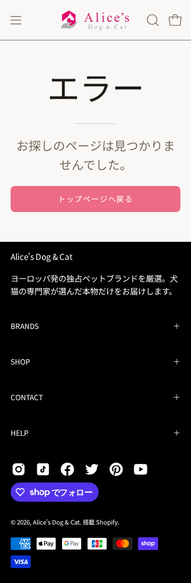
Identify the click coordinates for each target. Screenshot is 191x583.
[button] (151, 20)
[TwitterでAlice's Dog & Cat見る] (92, 469)
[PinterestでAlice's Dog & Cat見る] (116, 469)
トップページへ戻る (95, 198)
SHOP (20, 361)
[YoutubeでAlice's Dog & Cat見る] (141, 469)
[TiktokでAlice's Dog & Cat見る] (43, 469)
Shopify (107, 522)
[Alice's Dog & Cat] (95, 20)
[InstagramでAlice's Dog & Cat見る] (19, 469)
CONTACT (27, 397)
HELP (20, 432)
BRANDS (25, 325)
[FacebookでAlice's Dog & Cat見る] (67, 469)
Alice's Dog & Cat (42, 256)
